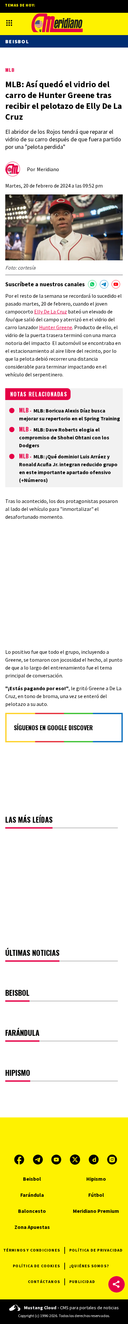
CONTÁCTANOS (44, 1281)
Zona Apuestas (32, 1227)
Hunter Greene (55, 327)
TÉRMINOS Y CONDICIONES (31, 1250)
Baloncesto (32, 1211)
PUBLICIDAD (82, 1281)
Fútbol (96, 1195)
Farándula (32, 1195)
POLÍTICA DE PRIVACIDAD (96, 1250)
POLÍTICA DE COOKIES (36, 1265)
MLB (10, 69)
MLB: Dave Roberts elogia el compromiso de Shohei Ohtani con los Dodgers (64, 437)
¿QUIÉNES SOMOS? (89, 1265)
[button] (116, 1284)
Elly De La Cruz (50, 311)
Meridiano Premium (96, 1211)
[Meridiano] (57, 22)
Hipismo (96, 1178)
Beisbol (17, 41)
